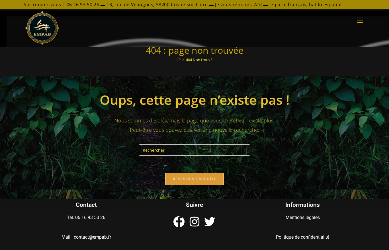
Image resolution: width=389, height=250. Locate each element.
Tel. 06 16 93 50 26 (86, 217)
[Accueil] (179, 59)
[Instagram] (194, 221)
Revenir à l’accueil (194, 178)
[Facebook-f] (179, 221)
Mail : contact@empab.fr (86, 237)
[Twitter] (209, 221)
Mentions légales (303, 217)
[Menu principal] (360, 20)
